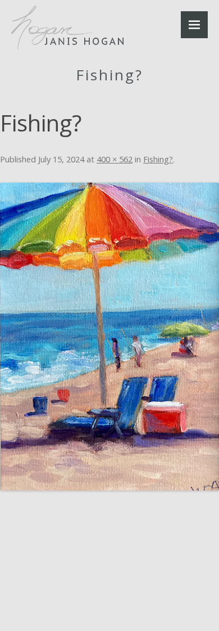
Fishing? (158, 159)
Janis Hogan (67, 28)
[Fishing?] (109, 337)
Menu (194, 24)
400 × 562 (115, 159)
